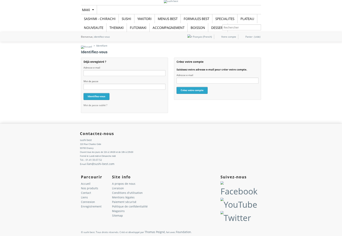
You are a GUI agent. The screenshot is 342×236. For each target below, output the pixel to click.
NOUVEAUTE (93, 27)
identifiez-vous (102, 36)
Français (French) (202, 36)
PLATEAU (247, 18)
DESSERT (218, 27)
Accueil (85, 184)
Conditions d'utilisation (127, 193)
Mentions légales (123, 197)
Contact (86, 193)
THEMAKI (116, 27)
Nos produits (89, 188)
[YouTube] (238, 204)
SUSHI (126, 18)
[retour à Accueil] (86, 45)
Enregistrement (91, 206)
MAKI (86, 10)
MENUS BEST (168, 18)
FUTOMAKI (138, 27)
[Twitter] (235, 217)
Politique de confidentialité (130, 206)
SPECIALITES (224, 18)
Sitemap (117, 215)
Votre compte (228, 36)
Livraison (118, 188)
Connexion (88, 202)
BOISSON (198, 27)
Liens (84, 197)
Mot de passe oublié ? (95, 105)
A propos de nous (123, 184)
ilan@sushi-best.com (100, 164)
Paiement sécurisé (124, 202)
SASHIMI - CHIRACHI (100, 18)
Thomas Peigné (155, 232)
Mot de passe (91, 81)
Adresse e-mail (92, 67)
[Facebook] (239, 191)
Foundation (183, 232)
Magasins (118, 211)
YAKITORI (144, 18)
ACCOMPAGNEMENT (168, 27)
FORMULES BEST (196, 18)
